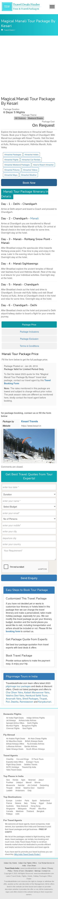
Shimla (37, 782)
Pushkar (9, 782)
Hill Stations (20, 118)
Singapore (10, 808)
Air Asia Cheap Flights (37, 738)
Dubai (49, 803)
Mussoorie (10, 785)
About (44, 868)
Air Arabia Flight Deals (15, 738)
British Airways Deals (34, 741)
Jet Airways (11, 720)
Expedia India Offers (14, 761)
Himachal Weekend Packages (17, 164)
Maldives (20, 811)
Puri (8, 701)
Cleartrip (9, 759)
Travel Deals (9, 30)
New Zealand (22, 805)
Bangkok (40, 811)
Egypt (41, 803)
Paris (27, 800)
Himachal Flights (11, 159)
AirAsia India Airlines (27, 720)
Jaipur (41, 779)
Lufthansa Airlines (13, 746)
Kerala (15, 779)
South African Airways (35, 749)
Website (6, 425)
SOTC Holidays (12, 767)
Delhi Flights (32, 723)
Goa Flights (27, 728)
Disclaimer (29, 871)
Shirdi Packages (30, 698)
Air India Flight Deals (15, 717)
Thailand (30, 811)
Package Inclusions (29, 331)
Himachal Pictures (12, 169)
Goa (8, 779)
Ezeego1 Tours (32, 761)
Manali (34, 218)
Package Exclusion (29, 338)
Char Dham (31, 866)
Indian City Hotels (10, 863)
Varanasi (32, 779)
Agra (23, 779)
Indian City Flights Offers (27, 863)
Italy (26, 803)
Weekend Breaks (35, 118)
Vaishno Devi (28, 787)
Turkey (33, 803)
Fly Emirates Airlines (35, 743)
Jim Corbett (32, 785)
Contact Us (46, 871)
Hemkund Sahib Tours (36, 695)
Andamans (20, 790)
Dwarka (14, 701)
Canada (9, 811)
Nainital (21, 785)
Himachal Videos (30, 169)
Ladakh (9, 790)
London (18, 800)
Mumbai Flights (12, 725)
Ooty (29, 790)
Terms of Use (19, 871)
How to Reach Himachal (43, 164)
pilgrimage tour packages (18, 686)
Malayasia (22, 808)
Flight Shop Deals (13, 764)
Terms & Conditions (29, 345)
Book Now (29, 183)
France (9, 803)
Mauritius (42, 808)
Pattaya (9, 813)
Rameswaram (26, 701)
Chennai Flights (12, 728)
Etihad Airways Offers (15, 743)
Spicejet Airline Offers (15, 723)
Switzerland (45, 800)
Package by (8, 421)
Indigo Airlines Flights (36, 717)
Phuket (32, 808)
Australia (10, 805)
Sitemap (37, 871)
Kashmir (40, 787)
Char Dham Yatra (14, 692)
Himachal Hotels (32, 154)
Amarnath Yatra (13, 698)
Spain (34, 800)
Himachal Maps (10, 175)
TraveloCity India (29, 767)
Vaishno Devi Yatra (15, 695)
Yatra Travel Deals (13, 769)
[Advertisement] (29, 66)
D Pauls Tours (37, 759)
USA (17, 813)
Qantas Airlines (30, 746)
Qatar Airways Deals (14, 749)
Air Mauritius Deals (14, 741)
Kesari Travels (29, 421)
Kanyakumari (44, 701)
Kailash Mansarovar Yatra (36, 692)
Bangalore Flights (29, 725)
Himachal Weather (29, 175)
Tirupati (43, 698)
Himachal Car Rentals (31, 159)
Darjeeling (44, 785)
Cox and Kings (22, 759)
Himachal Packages (12, 154)
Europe (9, 800)
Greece (18, 803)
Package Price (29, 324)
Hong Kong (35, 805)
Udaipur (19, 782)
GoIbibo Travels (30, 764)
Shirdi (17, 787)
